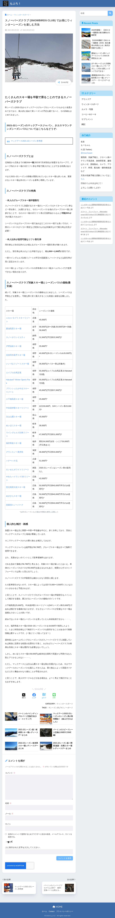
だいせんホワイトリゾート (17, 470)
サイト (8, 824)
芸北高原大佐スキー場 (15, 487)
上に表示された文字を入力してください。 (23, 847)
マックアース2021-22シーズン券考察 (26, 141)
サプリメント (87, 119)
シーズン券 (54, 707)
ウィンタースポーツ (65, 704)
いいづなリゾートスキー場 (17, 364)
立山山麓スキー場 (13, 417)
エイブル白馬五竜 (13, 373)
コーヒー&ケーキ (89, 114)
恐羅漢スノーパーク (14, 505)
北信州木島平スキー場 (15, 355)
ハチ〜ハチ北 (12, 461)
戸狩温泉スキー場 (13, 346)
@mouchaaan (86, 153)
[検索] (110, 13)
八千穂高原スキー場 (14, 399)
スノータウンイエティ (15, 337)
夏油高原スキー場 (13, 329)
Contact (51, 911)
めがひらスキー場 (13, 496)
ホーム (44, 911)
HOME (59, 906)
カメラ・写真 (87, 109)
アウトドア (86, 99)
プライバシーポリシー (64, 911)
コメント (10, 773)
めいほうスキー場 (13, 425)
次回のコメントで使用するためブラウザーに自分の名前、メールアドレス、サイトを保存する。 (40, 835)
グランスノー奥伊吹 (14, 452)
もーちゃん (85, 217)
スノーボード (67, 707)
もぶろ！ (15, 3)
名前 (8, 803)
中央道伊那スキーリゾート (17, 408)
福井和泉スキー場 (13, 443)
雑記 (83, 124)
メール (9, 814)
